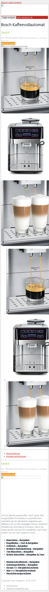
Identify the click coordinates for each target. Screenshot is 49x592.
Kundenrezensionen (16, 456)
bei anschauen (8, 43)
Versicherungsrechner (18, 573)
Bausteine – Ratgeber (18, 540)
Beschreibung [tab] (13, 453)
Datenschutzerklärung (17, 588)
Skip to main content (11, 2)
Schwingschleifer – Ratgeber (22, 564)
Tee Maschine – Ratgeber (20, 551)
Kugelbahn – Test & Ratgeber (22, 542)
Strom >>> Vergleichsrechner (22, 567)
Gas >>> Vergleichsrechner (21, 570)
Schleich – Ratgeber (17, 545)
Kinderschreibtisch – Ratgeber (23, 561)
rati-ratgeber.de (25, 17)
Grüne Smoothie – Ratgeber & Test (25, 554)
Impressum (11, 585)
